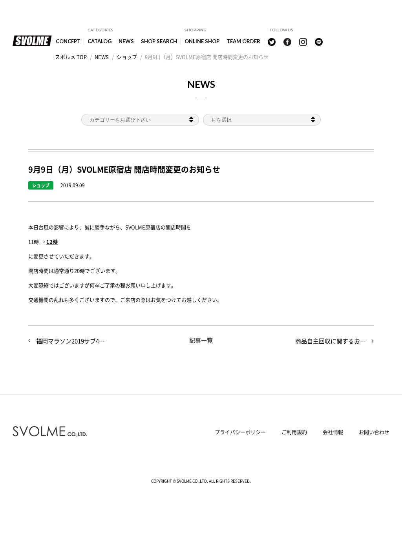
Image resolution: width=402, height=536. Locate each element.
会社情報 (333, 432)
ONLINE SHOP (202, 41)
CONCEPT (68, 41)
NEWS (126, 41)
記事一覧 (201, 340)
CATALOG (99, 41)
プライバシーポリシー (240, 432)
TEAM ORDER (243, 41)
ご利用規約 (294, 432)
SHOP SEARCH (159, 41)
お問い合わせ (374, 432)
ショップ (40, 185)
